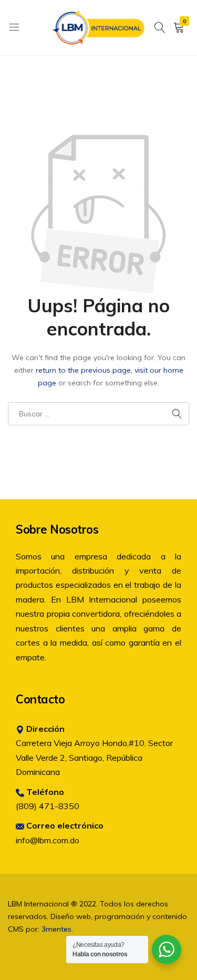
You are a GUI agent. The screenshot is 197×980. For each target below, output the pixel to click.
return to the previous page (83, 370)
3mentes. (57, 929)
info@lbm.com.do (47, 840)
